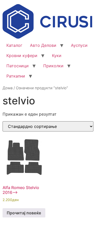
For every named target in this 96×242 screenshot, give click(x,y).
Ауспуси (79, 45)
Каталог (14, 45)
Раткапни (15, 76)
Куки (56, 55)
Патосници (17, 65)
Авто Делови (43, 45)
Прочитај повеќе (24, 212)
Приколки (53, 65)
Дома (8, 88)
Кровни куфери (21, 55)
